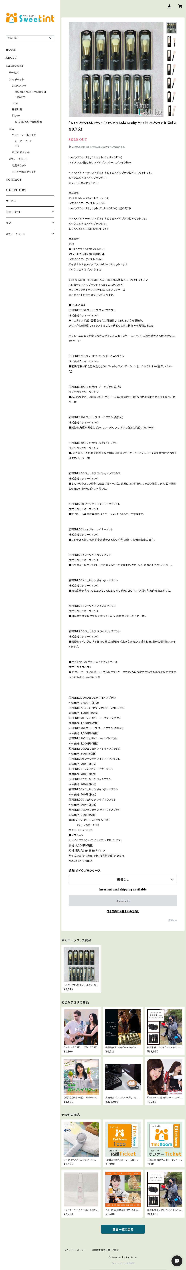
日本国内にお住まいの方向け (123, 911)
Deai (16, 103)
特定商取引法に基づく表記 (105, 1250)
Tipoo (16, 115)
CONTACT (14, 179)
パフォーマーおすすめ (24, 135)
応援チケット (19, 165)
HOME (11, 49)
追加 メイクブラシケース (85, 870)
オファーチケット (18, 159)
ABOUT (11, 57)
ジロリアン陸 (19, 85)
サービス (14, 72)
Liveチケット (16, 79)
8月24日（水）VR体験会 (28, 121)
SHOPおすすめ (21, 152)
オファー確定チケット (24, 171)
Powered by (119, 1263)
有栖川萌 (17, 109)
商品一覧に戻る (123, 1229)
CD (17, 146)
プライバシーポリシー (75, 1250)
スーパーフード (23, 141)
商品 (11, 128)
